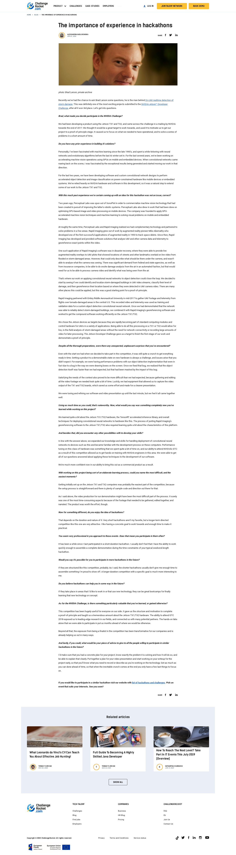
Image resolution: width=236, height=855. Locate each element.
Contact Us (168, 824)
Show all (118, 782)
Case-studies (92, 6)
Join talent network (171, 6)
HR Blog (121, 815)
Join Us (167, 819)
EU (165, 815)
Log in (150, 6)
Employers (108, 6)
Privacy (101, 838)
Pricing (121, 819)
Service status (140, 838)
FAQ (165, 811)
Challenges (76, 6)
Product (58, 6)
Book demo (199, 6)
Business (122, 811)
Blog (36, 15)
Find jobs (76, 819)
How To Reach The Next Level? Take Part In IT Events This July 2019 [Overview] (178, 754)
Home (29, 15)
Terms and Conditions (119, 838)
